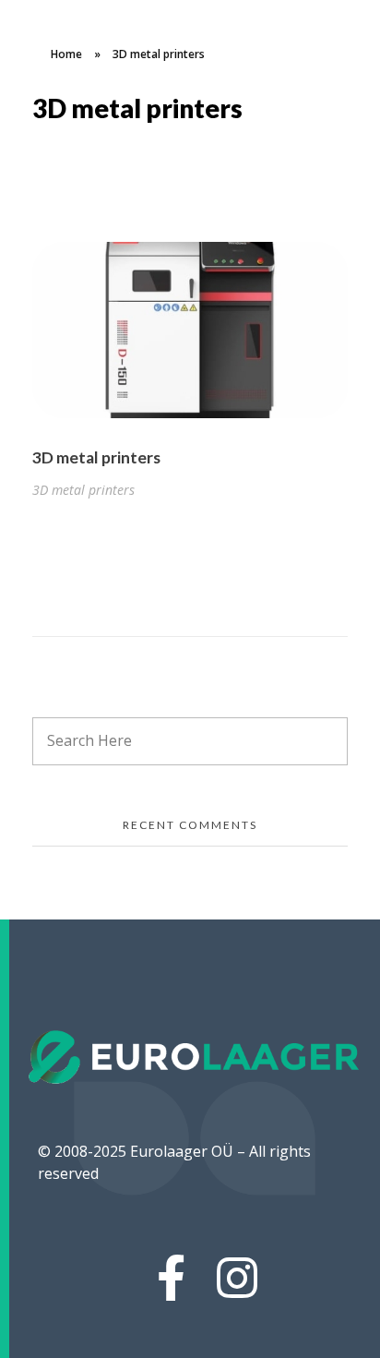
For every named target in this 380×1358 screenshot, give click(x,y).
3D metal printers (96, 457)
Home (66, 54)
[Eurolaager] (195, 1057)
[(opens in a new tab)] (190, 330)
